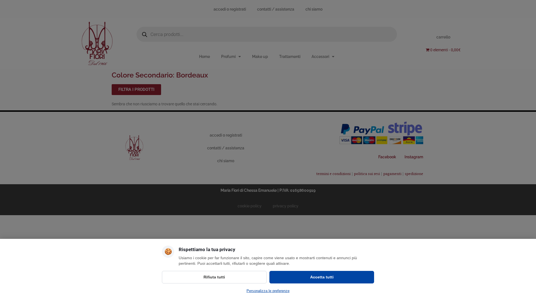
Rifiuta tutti (214, 277)
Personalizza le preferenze (268, 291)
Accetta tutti (322, 277)
